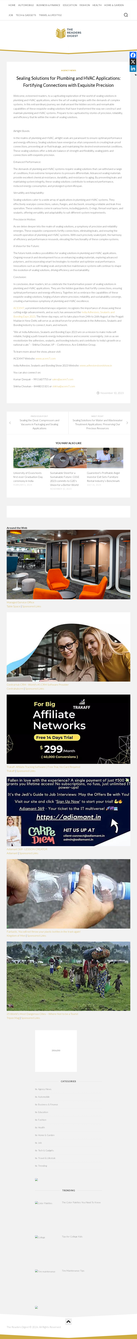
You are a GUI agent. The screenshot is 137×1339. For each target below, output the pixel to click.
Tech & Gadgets (26, 15)
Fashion (85, 5)
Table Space (13, 606)
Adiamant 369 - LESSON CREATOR (27, 849)
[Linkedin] (133, 68)
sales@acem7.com (62, 379)
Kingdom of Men (16, 935)
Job (11, 15)
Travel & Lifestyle (50, 15)
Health (97, 5)
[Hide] (135, 75)
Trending (42, 1165)
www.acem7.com (46, 358)
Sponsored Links (31, 606)
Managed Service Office (20, 602)
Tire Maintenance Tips (73, 1270)
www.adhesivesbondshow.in (96, 365)
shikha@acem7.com (63, 386)
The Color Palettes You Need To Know (81, 1202)
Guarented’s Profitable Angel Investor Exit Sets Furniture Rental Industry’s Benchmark (103, 476)
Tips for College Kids (72, 1236)
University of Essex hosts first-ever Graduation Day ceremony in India (28, 476)
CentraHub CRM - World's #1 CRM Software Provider (38, 684)
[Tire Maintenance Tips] (47, 1282)
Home (12, 5)
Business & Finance (48, 5)
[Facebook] (133, 55)
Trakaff (11, 770)
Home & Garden (114, 5)
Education (70, 5)
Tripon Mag (13, 1017)
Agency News (68, 70)
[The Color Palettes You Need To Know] (47, 1213)
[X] (133, 61)
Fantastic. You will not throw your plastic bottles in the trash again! (44, 931)
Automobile (26, 5)
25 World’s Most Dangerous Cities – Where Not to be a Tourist (42, 1013)
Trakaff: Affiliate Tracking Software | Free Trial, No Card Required (43, 766)
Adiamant (12, 853)
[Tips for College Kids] (47, 1247)
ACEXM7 (18, 307)
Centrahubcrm (15, 688)
